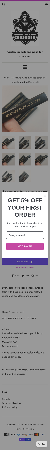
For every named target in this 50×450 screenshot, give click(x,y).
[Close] (45, 195)
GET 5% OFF (25, 246)
